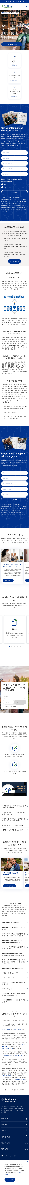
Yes (5, 184)
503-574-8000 (8, 1055)
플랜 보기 (20, 702)
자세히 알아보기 (14, 65)
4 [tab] (18, 647)
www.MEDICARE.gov (7, 1048)
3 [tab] (15, 647)
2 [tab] (12, 647)
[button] (26, 6)
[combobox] (8, 702)
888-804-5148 (17, 1029)
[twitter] (6, 1155)
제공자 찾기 (8, 580)
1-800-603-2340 (19, 1055)
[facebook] (14, 1155)
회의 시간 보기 (14, 261)
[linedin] (2, 1155)
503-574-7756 (6, 1029)
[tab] (14, 806)
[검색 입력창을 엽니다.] (26, 1)
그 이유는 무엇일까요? (10, 706)
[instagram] (10, 1155)
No (5, 187)
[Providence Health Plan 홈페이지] (6, 6)
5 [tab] (21, 647)
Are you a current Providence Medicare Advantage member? (11, 180)
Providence (5, 12)
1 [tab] (9, 647)
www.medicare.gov (20, 1079)
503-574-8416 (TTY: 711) (12, 44)
